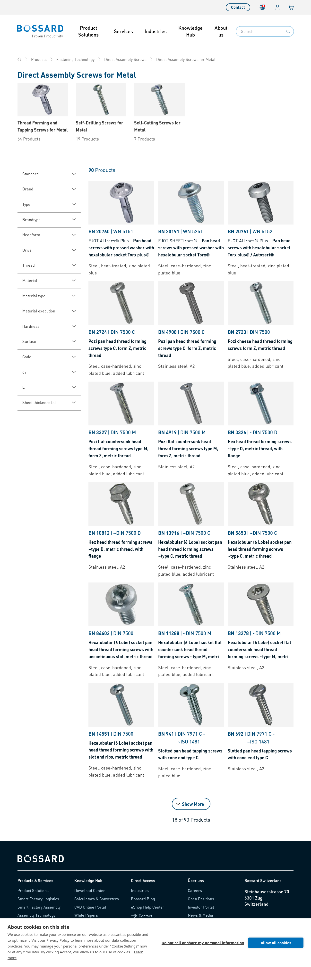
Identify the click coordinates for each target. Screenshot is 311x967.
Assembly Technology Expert (36, 917)
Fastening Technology (75, 59)
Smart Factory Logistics (38, 898)
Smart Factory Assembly (38, 907)
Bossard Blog (143, 898)
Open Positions (201, 898)
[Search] (288, 31)
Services (123, 31)
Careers (195, 890)
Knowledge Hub (190, 31)
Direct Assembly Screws (125, 59)
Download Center (89, 890)
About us (221, 31)
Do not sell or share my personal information (203, 942)
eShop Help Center (147, 907)
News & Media (200, 915)
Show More (193, 804)
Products (39, 59)
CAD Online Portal (90, 907)
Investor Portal (201, 907)
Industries (156, 31)
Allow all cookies (276, 942)
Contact (238, 7)
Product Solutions (88, 31)
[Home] (19, 59)
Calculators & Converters (96, 898)
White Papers (86, 915)
